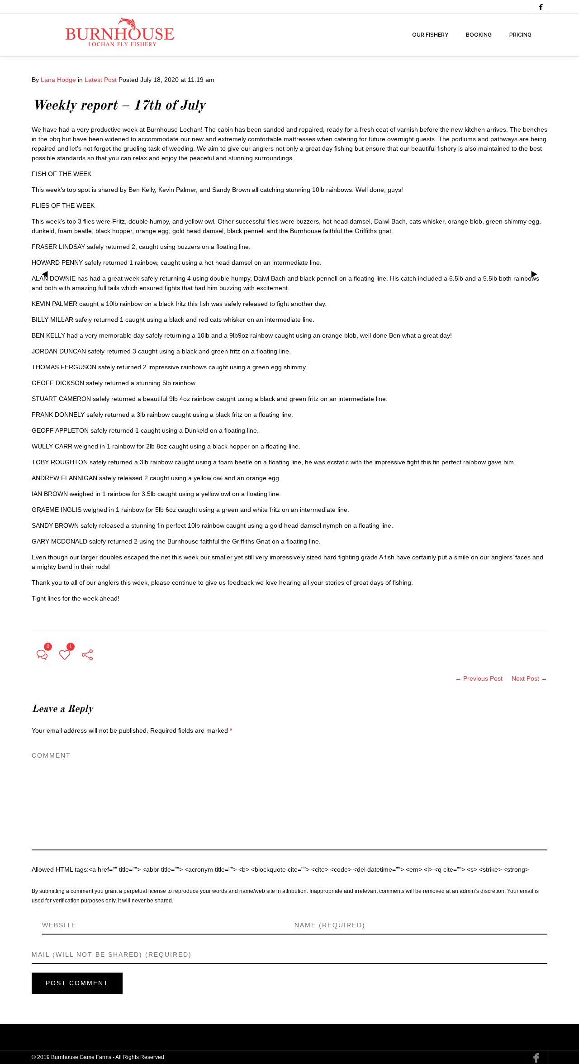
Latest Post (101, 79)
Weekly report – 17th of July (118, 106)
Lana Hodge (58, 79)
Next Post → (529, 678)
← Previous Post (479, 678)
